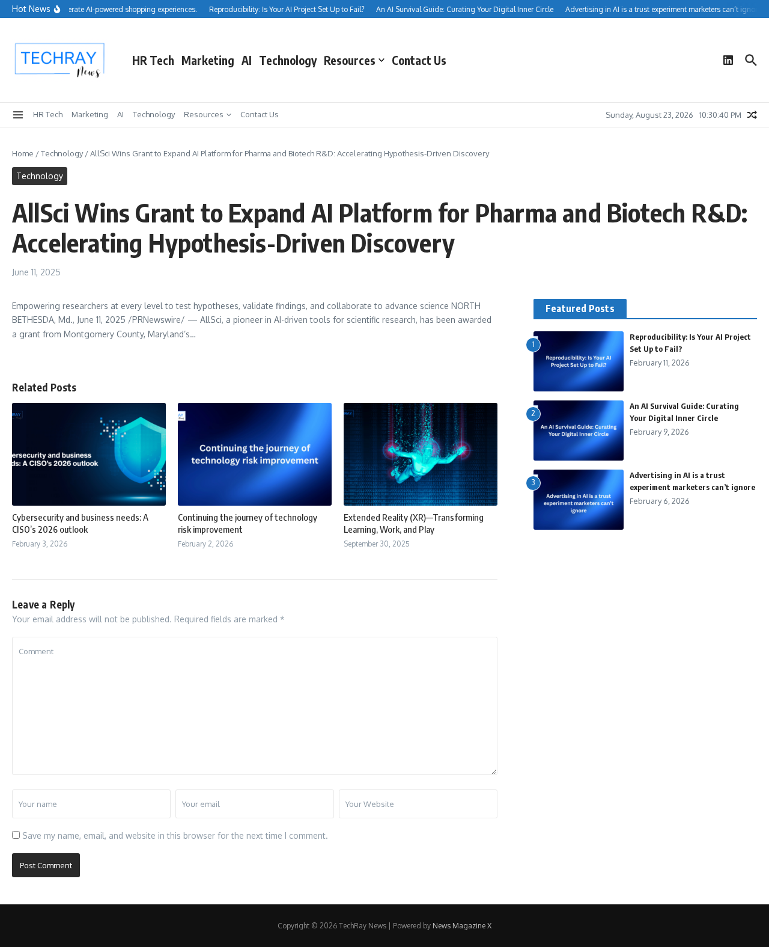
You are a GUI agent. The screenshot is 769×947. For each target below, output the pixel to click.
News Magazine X (462, 925)
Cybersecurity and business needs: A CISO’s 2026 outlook (80, 523)
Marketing (207, 60)
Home (23, 153)
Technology (288, 60)
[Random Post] (752, 115)
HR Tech (153, 60)
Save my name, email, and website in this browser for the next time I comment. (175, 835)
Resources (349, 60)
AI (247, 60)
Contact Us (419, 60)
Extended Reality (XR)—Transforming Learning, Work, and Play (414, 523)
